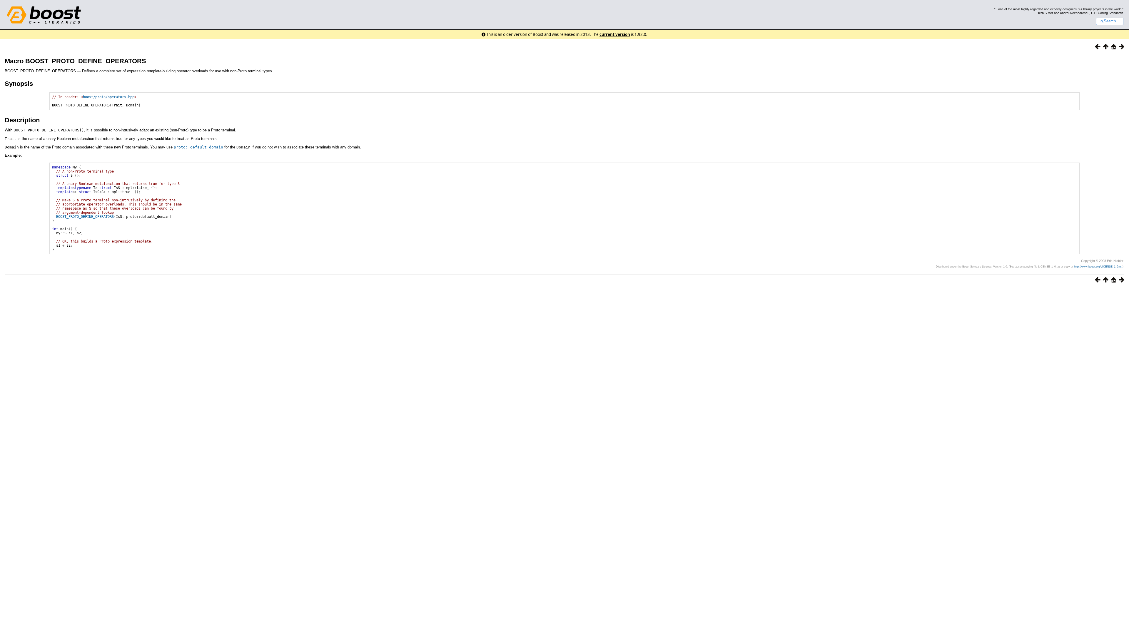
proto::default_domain (198, 147)
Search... (1111, 21)
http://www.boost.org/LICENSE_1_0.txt (1098, 266)
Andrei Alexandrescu (1074, 13)
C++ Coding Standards (1107, 13)
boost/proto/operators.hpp (108, 97)
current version (614, 34)
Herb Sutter (1045, 13)
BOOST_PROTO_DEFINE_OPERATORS (85, 217)
